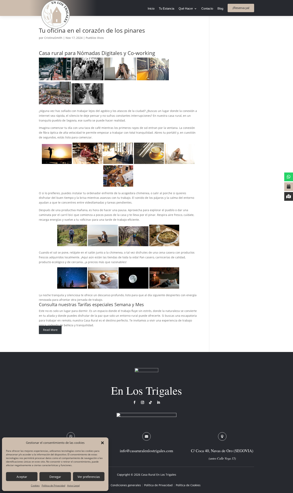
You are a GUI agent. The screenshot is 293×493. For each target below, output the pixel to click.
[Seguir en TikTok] (150, 402)
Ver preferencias (89, 477)
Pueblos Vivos (95, 38)
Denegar (55, 477)
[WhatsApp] (288, 177)
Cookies (35, 485)
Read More (50, 330)
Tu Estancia (166, 8)
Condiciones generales (126, 485)
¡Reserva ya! (240, 8)
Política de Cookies (188, 485)
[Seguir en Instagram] (142, 402)
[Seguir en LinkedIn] (158, 402)
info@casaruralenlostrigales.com (146, 450)
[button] (102, 443)
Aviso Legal (73, 485)
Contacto (207, 8)
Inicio (151, 8)
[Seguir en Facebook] (134, 402)
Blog (220, 8)
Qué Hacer (186, 8)
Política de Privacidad (53, 485)
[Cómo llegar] (288, 196)
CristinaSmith (53, 38)
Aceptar (22, 477)
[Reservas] (288, 186)
